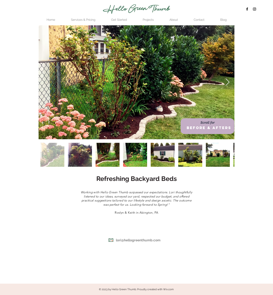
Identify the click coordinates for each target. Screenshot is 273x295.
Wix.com (168, 289)
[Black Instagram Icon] (254, 9)
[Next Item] (227, 82)
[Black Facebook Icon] (247, 9)
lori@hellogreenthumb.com (138, 240)
